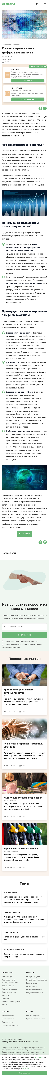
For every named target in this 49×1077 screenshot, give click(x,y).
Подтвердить (24, 1073)
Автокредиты (31, 986)
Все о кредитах (8, 1016)
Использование (8, 986)
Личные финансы (8, 1019)
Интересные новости (10, 1025)
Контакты (5, 995)
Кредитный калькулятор (35, 1019)
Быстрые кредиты (33, 977)
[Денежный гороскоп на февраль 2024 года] (24, 729)
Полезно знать (7, 1022)
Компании (5, 999)
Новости (5, 1011)
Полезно (29, 1011)
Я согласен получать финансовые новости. (21, 641)
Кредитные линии (33, 983)
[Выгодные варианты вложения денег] (24, 783)
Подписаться (24, 635)
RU (37, 4)
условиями (39, 1057)
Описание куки (7, 977)
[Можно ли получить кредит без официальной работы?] (24, 675)
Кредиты (30, 972)
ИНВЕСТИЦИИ (24, 534)
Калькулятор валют (33, 1016)
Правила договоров (9, 989)
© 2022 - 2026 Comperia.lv (12, 1039)
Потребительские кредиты (36, 980)
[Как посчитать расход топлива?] (24, 834)
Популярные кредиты (34, 993)
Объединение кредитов (35, 989)
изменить (26, 1069)
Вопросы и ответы (9, 992)
